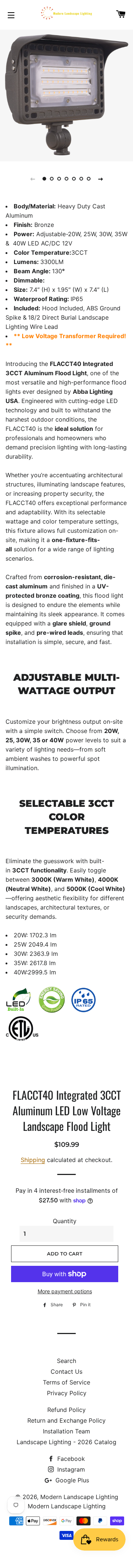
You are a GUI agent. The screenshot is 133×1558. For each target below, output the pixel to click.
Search (66, 1360)
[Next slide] (100, 179)
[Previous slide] (32, 179)
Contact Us (66, 1371)
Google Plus (71, 1480)
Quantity (64, 1221)
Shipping (33, 1159)
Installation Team (66, 1431)
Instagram (70, 1469)
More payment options (65, 1291)
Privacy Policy (66, 1393)
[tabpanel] (66, 94)
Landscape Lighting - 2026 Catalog (66, 1442)
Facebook (70, 1458)
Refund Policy (66, 1409)
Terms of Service (66, 1382)
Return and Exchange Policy (66, 1420)
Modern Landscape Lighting (79, 1497)
